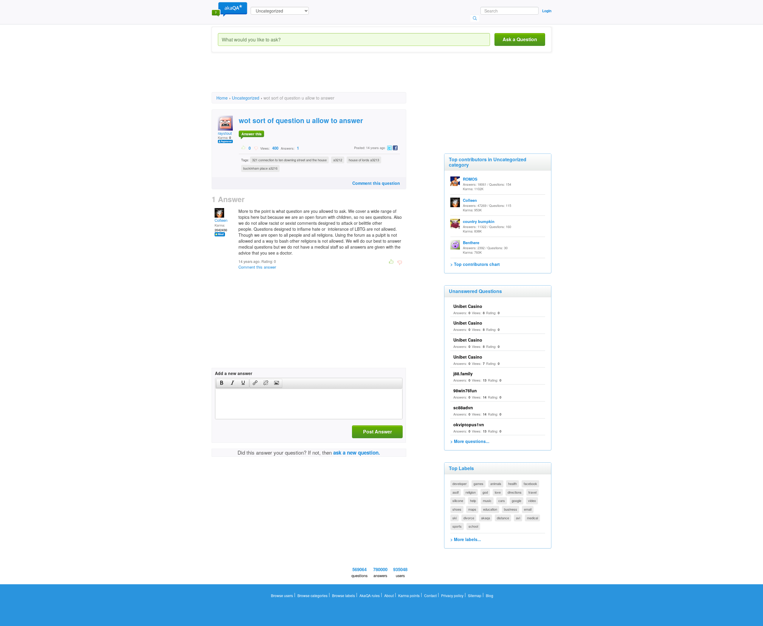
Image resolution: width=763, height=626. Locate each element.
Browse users (282, 595)
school (473, 526)
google (516, 500)
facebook (530, 483)
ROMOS (470, 179)
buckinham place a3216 (260, 168)
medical (532, 517)
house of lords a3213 (364, 159)
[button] (221, 383)
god (485, 492)
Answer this (251, 134)
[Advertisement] (320, 77)
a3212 (337, 159)
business (510, 509)
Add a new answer (233, 373)
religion (471, 492)
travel (532, 492)
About (389, 595)
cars (501, 500)
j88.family (463, 373)
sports (457, 526)
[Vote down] (255, 147)
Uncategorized (245, 98)
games (478, 483)
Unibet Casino (467, 306)
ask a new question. (356, 452)
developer (459, 483)
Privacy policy (452, 595)
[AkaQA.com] (229, 8)
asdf (455, 492)
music (487, 500)
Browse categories (312, 595)
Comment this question (376, 183)
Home (222, 98)
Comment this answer (257, 267)
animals (495, 483)
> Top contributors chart (475, 264)
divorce (468, 517)
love (498, 492)
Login (546, 10)
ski (454, 517)
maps (472, 509)
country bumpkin (478, 221)
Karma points (409, 595)
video (532, 500)
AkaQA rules (369, 595)
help (473, 500)
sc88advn (463, 407)
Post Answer (377, 431)
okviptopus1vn (468, 424)
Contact (430, 595)
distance (503, 517)
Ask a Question (520, 39)
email (527, 509)
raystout (225, 133)
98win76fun (465, 390)
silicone (457, 500)
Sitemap (474, 595)
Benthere (471, 242)
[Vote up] (243, 147)
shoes (456, 509)
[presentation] (221, 383)
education (490, 509)
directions (515, 492)
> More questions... (469, 441)
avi (518, 517)
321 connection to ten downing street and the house (289, 159)
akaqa (485, 517)
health (512, 483)
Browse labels (343, 595)
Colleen (221, 220)
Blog (489, 595)
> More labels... (465, 539)
